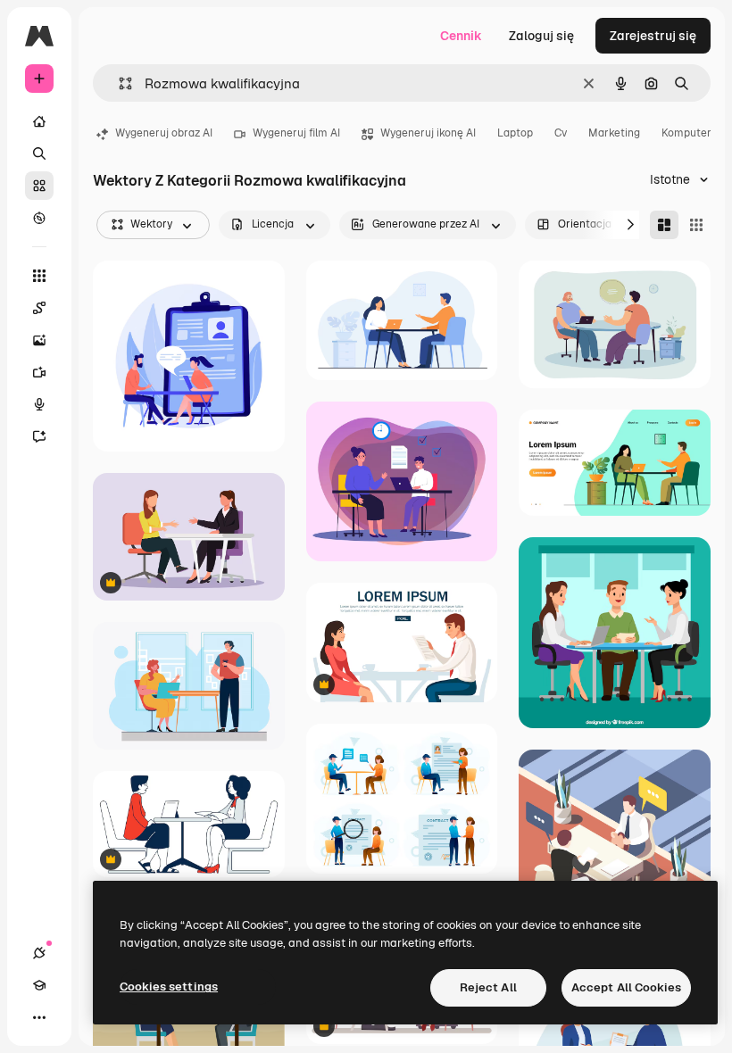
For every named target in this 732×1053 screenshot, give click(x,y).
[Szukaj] (39, 153)
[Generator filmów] (39, 372)
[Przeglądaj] (39, 217)
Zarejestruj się (653, 36)
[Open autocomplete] (118, 83)
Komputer (686, 133)
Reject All (488, 987)
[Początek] (39, 121)
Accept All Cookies (626, 987)
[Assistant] (39, 436)
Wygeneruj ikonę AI (428, 133)
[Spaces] (39, 308)
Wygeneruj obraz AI (163, 133)
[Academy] (39, 985)
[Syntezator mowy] (39, 404)
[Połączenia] (39, 953)
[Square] (696, 225)
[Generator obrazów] (39, 340)
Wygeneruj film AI (296, 133)
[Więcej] (39, 1017)
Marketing (614, 133)
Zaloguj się (541, 36)
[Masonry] (664, 225)
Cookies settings (169, 986)
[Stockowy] (39, 185)
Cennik (461, 36)
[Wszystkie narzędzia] (39, 275)
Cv (560, 133)
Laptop (515, 133)
